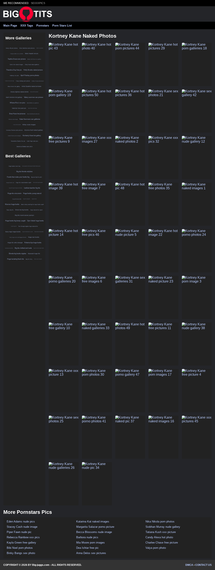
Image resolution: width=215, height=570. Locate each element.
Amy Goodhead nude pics (33, 113)
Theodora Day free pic (14, 70)
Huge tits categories (26, 198)
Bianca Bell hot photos (34, 91)
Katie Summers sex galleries (30, 119)
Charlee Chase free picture (162, 542)
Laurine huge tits (14, 226)
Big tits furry (29, 259)
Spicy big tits (10, 210)
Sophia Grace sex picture (17, 59)
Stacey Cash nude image (22, 526)
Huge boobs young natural (32, 193)
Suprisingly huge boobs (9, 248)
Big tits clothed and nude (23, 248)
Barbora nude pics (87, 537)
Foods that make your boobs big (18, 177)
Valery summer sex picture (33, 97)
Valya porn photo (156, 547)
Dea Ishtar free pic (87, 547)
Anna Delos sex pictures (91, 553)
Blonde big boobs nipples (17, 254)
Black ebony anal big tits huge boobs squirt (32, 204)
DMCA (189, 564)
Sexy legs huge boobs (13, 231)
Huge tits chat (34, 198)
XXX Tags (26, 25)
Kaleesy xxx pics (14, 75)
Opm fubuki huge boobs (35, 221)
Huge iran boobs (33, 237)
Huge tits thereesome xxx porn (27, 231)
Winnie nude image (13, 119)
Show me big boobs (22, 210)
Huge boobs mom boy (14, 166)
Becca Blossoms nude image (94, 532)
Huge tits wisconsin (14, 193)
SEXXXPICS (38, 3)
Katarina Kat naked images (92, 521)
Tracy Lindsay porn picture (23, 81)
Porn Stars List (62, 25)
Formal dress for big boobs (38, 231)
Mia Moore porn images (90, 542)
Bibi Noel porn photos (20, 547)
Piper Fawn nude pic (19, 532)
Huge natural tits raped (36, 210)
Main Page (10, 25)
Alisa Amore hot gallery (14, 86)
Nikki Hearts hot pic (31, 53)
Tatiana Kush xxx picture (161, 532)
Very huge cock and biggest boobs (17, 237)
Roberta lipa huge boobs (32, 243)
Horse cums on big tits (38, 259)
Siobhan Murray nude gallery (163, 526)
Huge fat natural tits (16, 199)
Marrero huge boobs (12, 204)
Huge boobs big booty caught (15, 221)
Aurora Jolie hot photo (17, 124)
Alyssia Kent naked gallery (33, 130)
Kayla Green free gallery (21, 542)
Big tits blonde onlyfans (24, 171)
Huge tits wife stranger (15, 242)
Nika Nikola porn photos (160, 521)
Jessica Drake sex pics (24, 146)
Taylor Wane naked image (32, 108)
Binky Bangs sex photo (21, 553)
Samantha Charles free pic (18, 141)
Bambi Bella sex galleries (33, 102)
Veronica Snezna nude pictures (14, 130)
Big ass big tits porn (36, 177)
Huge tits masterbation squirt (23, 182)
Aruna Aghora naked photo (19, 92)
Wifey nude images (29, 124)
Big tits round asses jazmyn (24, 215)
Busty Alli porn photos (12, 48)
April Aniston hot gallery (14, 97)
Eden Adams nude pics (21, 521)
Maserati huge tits (34, 253)
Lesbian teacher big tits (32, 188)
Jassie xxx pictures (39, 48)
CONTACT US (203, 564)
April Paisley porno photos (30, 75)
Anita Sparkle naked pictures (31, 86)
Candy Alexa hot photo (159, 537)
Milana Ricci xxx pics (17, 103)
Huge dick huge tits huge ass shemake (15, 187)
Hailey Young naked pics (38, 81)
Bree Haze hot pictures (17, 114)
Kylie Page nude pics (32, 141)
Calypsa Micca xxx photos (16, 53)
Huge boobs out (10, 182)
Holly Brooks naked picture (33, 70)
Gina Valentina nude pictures (27, 48)
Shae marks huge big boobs (38, 182)
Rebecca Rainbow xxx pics (23, 537)
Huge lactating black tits (15, 259)
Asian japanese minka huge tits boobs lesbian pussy (31, 166)
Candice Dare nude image (9, 80)
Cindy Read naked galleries (32, 64)
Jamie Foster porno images (14, 135)
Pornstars (42, 25)
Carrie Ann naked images (16, 64)
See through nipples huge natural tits (28, 226)
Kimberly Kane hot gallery (32, 136)
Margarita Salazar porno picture (95, 526)
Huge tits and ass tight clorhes (38, 248)
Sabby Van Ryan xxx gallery (34, 59)
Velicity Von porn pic (19, 108)
